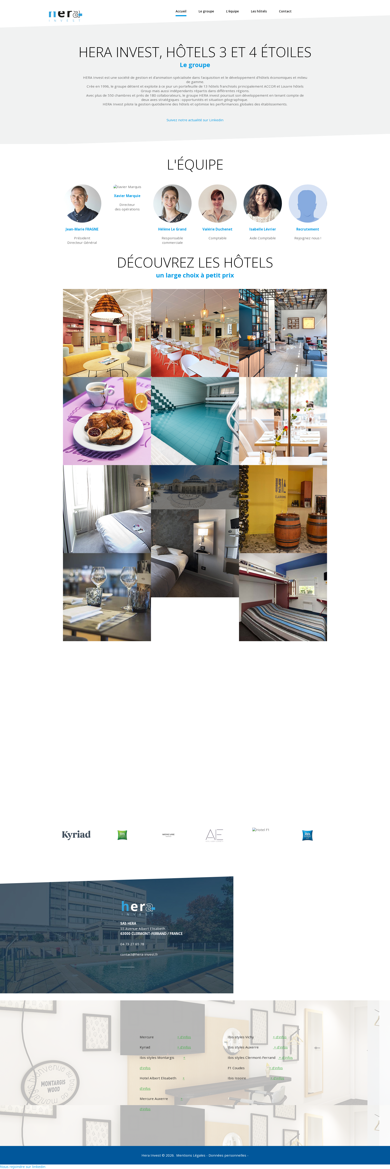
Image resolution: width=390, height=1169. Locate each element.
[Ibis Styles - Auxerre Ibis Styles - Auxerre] (195, 333)
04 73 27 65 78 (132, 944)
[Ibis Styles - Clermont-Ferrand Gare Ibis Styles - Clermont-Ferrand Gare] (283, 333)
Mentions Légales (191, 1155)
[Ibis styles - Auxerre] (283, 509)
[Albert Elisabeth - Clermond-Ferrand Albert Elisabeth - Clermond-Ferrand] (107, 509)
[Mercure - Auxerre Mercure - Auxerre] (107, 597)
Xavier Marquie (127, 195)
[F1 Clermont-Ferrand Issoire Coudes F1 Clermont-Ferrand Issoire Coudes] (283, 597)
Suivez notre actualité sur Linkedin (195, 120)
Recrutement (307, 229)
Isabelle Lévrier (262, 229)
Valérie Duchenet (217, 229)
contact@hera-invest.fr (139, 954)
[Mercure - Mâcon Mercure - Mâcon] (283, 421)
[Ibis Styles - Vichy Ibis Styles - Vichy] (107, 421)
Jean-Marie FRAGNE (82, 229)
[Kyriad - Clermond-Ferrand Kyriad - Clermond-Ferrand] (195, 421)
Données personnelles (228, 1155)
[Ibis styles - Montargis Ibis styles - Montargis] (107, 333)
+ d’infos (184, 1037)
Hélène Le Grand (172, 229)
